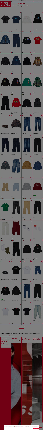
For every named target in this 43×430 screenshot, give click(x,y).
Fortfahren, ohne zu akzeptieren (7, 428)
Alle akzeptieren (35, 428)
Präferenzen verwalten (34, 426)
